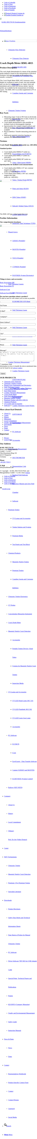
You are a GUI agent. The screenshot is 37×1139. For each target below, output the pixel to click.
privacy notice (17, 368)
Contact (6, 430)
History (6, 417)
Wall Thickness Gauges (11, 387)
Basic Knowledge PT (7, 286)
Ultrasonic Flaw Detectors (12, 381)
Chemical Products (10, 402)
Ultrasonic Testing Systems (13, 383)
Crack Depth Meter (10, 394)
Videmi (27, 473)
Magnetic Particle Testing (12, 398)
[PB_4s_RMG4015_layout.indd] (18, 226)
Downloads (8, 424)
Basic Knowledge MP (7, 282)
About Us (7, 413)
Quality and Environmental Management (17, 423)
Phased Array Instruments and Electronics (17, 385)
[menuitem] (20, 414)
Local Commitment (10, 421)
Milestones (7, 419)
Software (7, 405)
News (6, 426)
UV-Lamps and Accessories (13, 404)
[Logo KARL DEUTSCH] (18, 31)
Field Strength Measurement (13, 396)
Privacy (6, 438)
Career (6, 415)
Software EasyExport (7, 293)
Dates (6, 428)
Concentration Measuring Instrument (16, 389)
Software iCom (5, 289)
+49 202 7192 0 (5, 462)
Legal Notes (8, 440)
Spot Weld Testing (10, 391)
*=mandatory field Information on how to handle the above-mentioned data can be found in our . (18, 366)
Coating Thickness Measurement (14, 393)
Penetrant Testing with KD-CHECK (16, 400)
